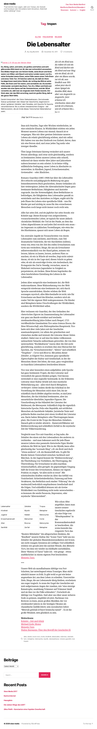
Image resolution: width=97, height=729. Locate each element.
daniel (29, 637)
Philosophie (48, 37)
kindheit (48, 637)
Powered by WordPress (31, 724)
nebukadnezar (54, 639)
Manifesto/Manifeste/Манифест (72, 7)
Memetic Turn (27, 557)
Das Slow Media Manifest (75, 4)
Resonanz (64, 10)
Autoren (73, 10)
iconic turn (36, 637)
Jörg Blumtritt (34, 52)
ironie (43, 637)
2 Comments (67, 52)
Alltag (38, 37)
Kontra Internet (10, 696)
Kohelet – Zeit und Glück (32, 621)
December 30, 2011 (51, 52)
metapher (30, 639)
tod (73, 639)
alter (25, 637)
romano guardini (65, 639)
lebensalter (56, 637)
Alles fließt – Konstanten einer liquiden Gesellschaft (24, 709)
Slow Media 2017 (10, 691)
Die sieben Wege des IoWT (14, 705)
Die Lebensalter (48, 44)
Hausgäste (8, 700)
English (82, 10)
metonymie (39, 639)
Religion (58, 37)
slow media (9, 4)
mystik (45, 639)
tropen (26, 641)
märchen (63, 637)
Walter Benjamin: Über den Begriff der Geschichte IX (46, 630)
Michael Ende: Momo (31, 624)
